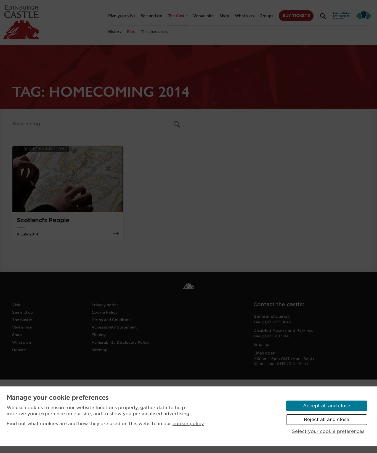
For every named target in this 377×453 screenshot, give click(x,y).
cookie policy (188, 423)
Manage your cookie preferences (58, 397)
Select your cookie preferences (328, 431)
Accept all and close (326, 405)
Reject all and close (326, 419)
